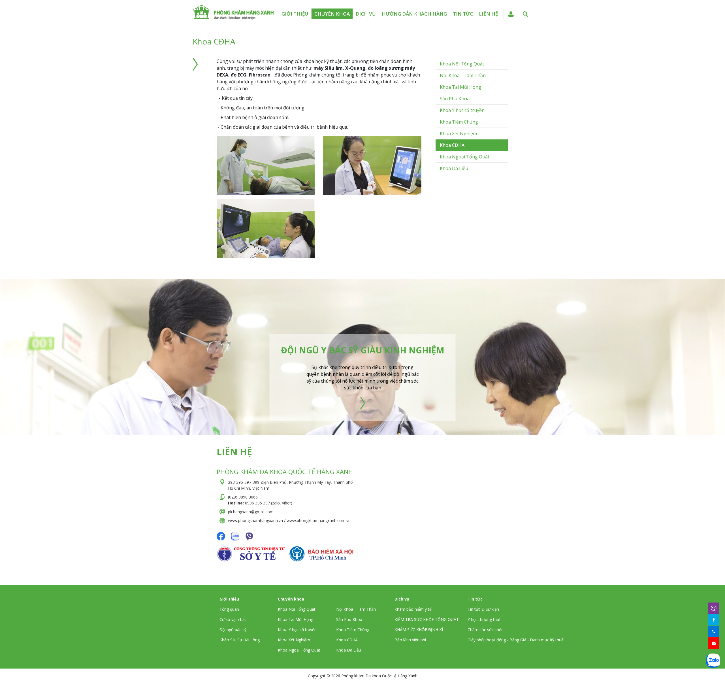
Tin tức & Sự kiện (483, 609)
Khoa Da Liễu (454, 168)
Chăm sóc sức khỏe (486, 629)
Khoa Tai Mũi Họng (460, 87)
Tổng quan (229, 609)
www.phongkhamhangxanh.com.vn (319, 520)
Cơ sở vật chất (232, 619)
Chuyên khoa (332, 13)
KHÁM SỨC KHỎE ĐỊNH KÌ (419, 629)
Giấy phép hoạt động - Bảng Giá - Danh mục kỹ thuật (516, 639)
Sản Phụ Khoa (455, 99)
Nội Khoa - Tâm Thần (463, 75)
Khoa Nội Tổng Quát (462, 64)
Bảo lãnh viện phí (410, 639)
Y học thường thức (484, 619)
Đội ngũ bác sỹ (232, 629)
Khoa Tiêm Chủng (459, 122)
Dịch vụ (366, 13)
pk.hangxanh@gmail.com (251, 511)
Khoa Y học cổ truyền (462, 110)
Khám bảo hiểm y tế (413, 609)
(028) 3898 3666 (243, 497)
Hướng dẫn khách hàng (414, 13)
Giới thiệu (295, 13)
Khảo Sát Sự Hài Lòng (239, 639)
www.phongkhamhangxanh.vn (255, 520)
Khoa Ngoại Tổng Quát (464, 157)
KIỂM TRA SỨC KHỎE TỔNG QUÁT (427, 619)
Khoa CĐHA (452, 145)
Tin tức (463, 13)
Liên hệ (488, 13)
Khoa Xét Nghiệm (458, 133)
